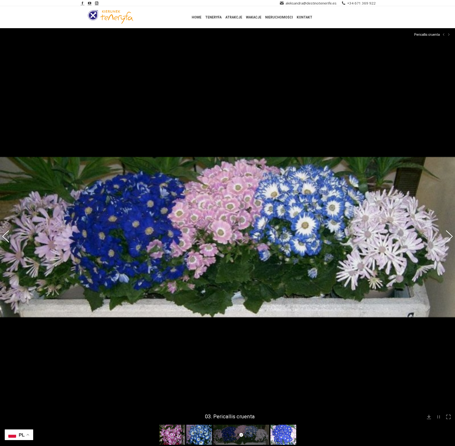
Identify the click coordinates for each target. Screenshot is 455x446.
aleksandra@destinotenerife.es (311, 3)
